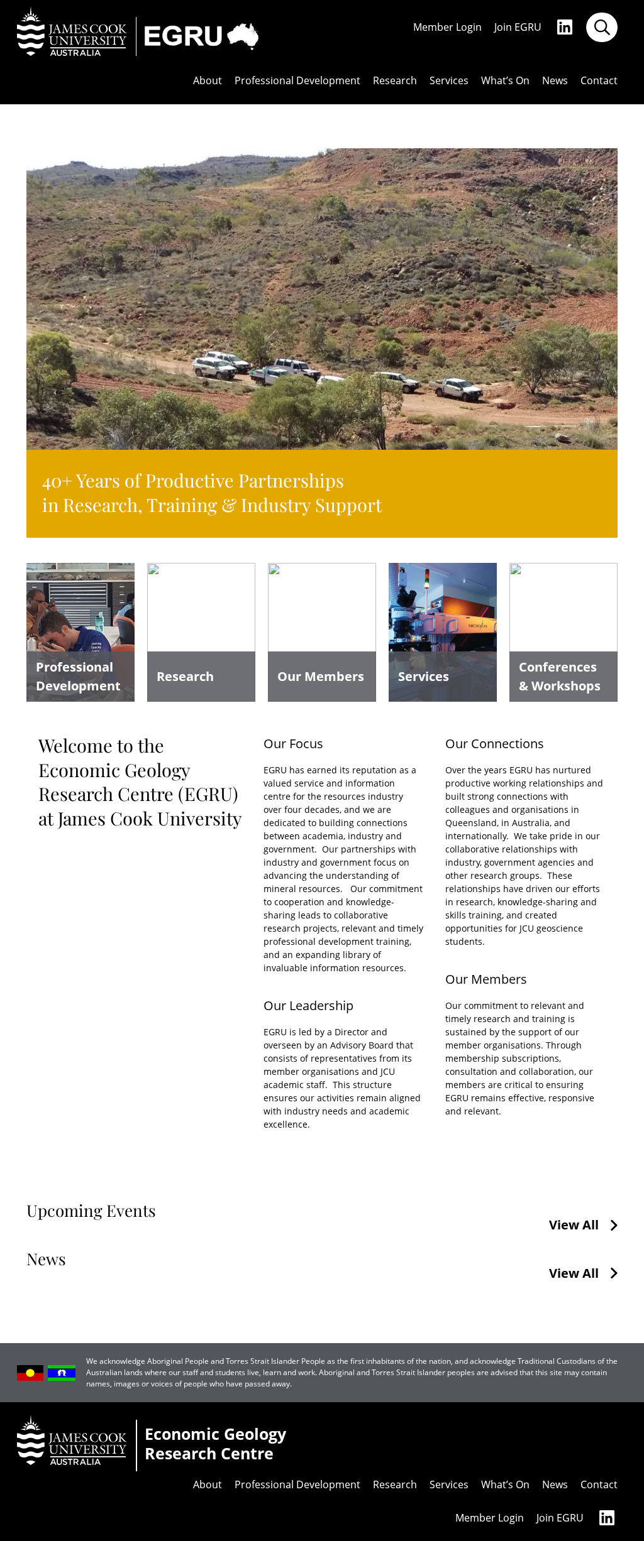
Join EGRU (517, 27)
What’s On (505, 81)
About (207, 81)
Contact (599, 81)
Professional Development (297, 81)
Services (449, 81)
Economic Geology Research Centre (215, 1444)
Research (395, 81)
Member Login (447, 27)
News (555, 81)
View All (574, 1225)
